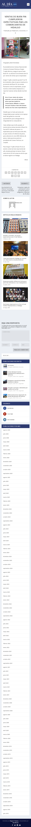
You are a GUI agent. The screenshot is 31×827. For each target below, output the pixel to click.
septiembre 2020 (7, 710)
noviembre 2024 (7, 513)
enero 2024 (6, 552)
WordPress (15, 822)
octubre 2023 (6, 564)
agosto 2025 (6, 477)
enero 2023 (6, 600)
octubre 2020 (6, 707)
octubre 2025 (6, 469)
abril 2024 (6, 540)
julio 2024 (5, 529)
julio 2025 (5, 481)
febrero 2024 (6, 548)
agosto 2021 (6, 667)
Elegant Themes (14, 821)
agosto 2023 (6, 572)
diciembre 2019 (7, 746)
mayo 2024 (6, 536)
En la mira (11, 365)
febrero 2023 (6, 596)
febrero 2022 (6, 643)
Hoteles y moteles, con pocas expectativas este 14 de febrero (12, 236)
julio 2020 (5, 718)
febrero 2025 (6, 501)
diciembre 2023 (7, 556)
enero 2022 (6, 647)
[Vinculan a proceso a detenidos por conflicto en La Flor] (5, 389)
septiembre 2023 (7, 568)
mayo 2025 (6, 489)
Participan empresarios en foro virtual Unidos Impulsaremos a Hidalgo (14, 304)
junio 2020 (6, 722)
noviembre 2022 (7, 608)
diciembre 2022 (7, 604)
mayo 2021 (6, 679)
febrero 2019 (6, 786)
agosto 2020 (6, 714)
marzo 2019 (6, 782)
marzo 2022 (6, 639)
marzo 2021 (6, 687)
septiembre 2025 (7, 473)
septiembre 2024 (7, 521)
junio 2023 (6, 580)
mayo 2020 (6, 726)
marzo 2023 (6, 592)
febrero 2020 (6, 738)
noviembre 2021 (7, 655)
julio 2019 (5, 766)
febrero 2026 (6, 453)
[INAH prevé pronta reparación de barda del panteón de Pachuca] (5, 396)
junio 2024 (6, 533)
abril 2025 (6, 493)
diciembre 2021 (7, 651)
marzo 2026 (6, 450)
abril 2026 (6, 446)
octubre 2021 (6, 659)
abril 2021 (6, 683)
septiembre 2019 (7, 758)
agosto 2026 (6, 430)
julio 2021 (5, 671)
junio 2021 (6, 675)
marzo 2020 (6, 734)
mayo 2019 (6, 774)
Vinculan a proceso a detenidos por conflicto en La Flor (18, 388)
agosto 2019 (6, 762)
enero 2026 (6, 457)
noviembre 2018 (7, 797)
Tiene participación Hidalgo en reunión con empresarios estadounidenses (14, 259)
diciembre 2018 (7, 793)
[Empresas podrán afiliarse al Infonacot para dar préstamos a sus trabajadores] (15, 271)
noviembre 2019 (7, 750)
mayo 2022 (6, 631)
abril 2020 (6, 730)
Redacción (15, 31)
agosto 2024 (6, 525)
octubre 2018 (6, 801)
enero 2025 (6, 505)
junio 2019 (6, 770)
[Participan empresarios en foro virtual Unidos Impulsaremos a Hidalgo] (15, 294)
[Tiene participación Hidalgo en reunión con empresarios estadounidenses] (15, 248)
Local (20, 398)
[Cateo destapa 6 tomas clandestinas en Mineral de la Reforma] (5, 373)
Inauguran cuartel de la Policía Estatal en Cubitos (16, 381)
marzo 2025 (6, 497)
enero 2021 (6, 695)
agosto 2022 (6, 619)
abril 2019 (6, 778)
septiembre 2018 (7, 805)
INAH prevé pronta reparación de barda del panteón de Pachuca (17, 395)
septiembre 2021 (7, 663)
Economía (22, 31)
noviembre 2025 (7, 465)
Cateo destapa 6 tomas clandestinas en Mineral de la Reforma (16, 373)
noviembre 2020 (7, 703)
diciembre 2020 (7, 699)
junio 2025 (6, 485)
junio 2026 (6, 438)
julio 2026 (5, 434)
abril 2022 (6, 635)
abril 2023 (6, 588)
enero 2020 (6, 742)
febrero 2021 (6, 691)
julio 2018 (5, 813)
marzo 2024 (6, 544)
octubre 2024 (6, 517)
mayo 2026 (6, 442)
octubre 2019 (6, 754)
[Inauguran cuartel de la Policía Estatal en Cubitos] (5, 382)
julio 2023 (5, 576)
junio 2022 (6, 627)
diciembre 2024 (7, 509)
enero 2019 (6, 790)
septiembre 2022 (7, 616)
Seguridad (21, 376)
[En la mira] (5, 366)
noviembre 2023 (7, 560)
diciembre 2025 (7, 461)
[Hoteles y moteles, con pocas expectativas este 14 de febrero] (15, 225)
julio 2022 (5, 623)
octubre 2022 (6, 612)
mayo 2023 (6, 584)
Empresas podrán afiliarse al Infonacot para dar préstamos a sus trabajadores (15, 282)
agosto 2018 (6, 809)
